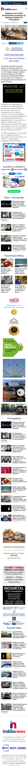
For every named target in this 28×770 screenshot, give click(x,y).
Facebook (20, 169)
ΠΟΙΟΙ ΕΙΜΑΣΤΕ (17, 737)
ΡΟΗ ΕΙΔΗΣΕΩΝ (6, 737)
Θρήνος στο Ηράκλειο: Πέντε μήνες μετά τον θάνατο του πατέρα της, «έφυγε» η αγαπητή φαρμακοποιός (19, 227)
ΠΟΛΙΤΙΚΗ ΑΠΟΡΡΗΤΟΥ (16, 739)
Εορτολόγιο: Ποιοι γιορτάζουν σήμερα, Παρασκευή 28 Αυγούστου (19, 480)
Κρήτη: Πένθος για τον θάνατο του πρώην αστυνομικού (19, 655)
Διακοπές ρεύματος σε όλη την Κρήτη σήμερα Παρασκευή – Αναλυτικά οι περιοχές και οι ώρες (19, 247)
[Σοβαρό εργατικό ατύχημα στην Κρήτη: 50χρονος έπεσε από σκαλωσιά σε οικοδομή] (6, 664)
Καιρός (16, 266)
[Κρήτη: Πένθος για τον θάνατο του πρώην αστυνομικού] (6, 656)
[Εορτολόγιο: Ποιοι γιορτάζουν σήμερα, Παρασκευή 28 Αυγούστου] (7, 263)
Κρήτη (25, 22)
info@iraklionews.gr (18, 760)
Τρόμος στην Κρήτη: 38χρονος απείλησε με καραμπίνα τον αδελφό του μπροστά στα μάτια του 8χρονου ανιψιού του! (20, 685)
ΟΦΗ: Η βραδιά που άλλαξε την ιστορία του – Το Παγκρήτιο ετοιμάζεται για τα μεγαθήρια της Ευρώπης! (19, 459)
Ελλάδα (3, 266)
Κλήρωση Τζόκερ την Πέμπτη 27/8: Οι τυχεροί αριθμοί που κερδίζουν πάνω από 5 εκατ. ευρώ (19, 518)
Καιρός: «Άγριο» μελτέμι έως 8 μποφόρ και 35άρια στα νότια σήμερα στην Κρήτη (19, 489)
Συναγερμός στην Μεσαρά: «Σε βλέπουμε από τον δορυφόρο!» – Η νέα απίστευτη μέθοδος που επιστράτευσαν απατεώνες (13, 216)
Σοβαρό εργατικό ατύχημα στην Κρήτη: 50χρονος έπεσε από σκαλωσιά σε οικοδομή (19, 664)
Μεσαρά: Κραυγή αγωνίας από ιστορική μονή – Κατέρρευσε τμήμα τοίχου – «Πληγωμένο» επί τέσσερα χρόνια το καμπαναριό (14, 707)
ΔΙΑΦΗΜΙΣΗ (22, 741)
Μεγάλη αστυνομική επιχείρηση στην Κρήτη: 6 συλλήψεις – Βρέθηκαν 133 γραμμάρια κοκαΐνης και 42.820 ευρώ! (20, 645)
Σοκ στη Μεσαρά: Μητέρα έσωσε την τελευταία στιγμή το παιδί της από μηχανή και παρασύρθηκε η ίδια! (20, 634)
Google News (6, 169)
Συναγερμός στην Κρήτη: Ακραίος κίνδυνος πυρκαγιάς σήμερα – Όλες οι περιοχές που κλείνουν (19, 238)
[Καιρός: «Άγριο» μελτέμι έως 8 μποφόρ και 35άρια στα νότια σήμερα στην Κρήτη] (21, 263)
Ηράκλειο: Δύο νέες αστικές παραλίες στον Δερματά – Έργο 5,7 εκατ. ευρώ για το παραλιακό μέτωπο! (20, 674)
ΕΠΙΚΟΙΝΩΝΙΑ (14, 741)
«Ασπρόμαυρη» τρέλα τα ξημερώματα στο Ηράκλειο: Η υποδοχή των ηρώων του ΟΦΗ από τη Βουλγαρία (19, 470)
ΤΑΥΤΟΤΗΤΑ (5, 741)
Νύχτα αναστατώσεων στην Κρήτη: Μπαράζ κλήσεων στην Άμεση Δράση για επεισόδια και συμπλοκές (19, 204)
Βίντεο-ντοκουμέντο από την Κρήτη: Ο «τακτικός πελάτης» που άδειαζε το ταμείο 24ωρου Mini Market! (20, 696)
